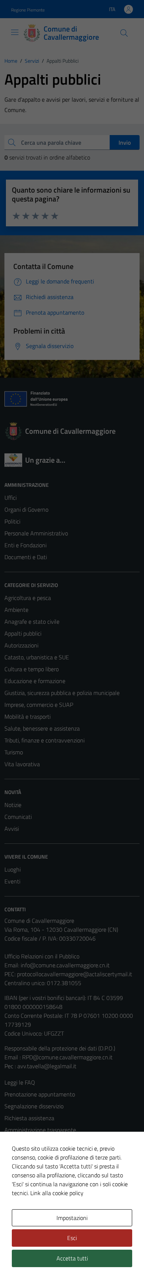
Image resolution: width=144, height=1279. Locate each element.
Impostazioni (72, 1217)
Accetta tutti (72, 1258)
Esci (72, 1237)
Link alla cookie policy (56, 1192)
